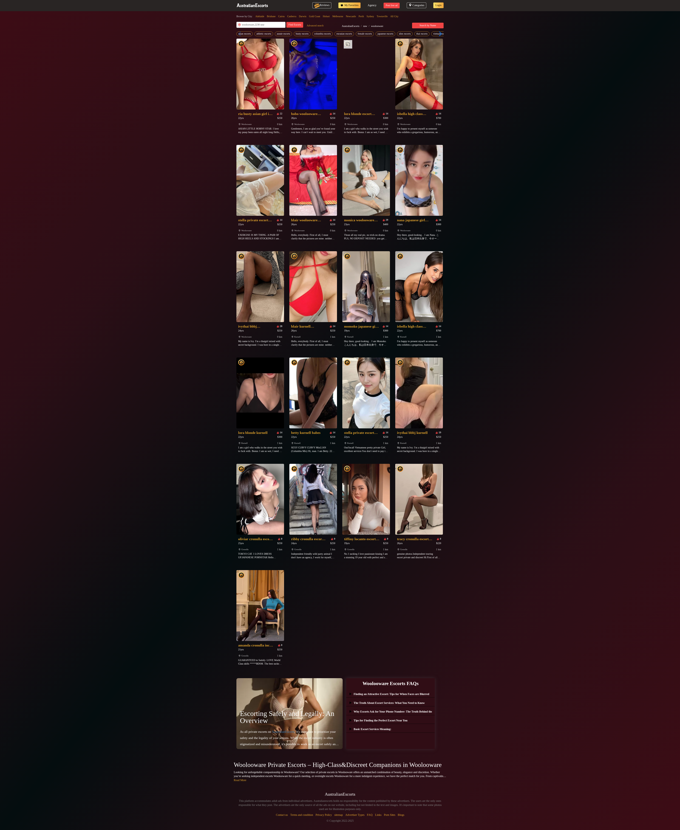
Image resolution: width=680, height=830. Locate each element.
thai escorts (421, 33)
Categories (418, 5)
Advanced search (315, 25)
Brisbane (271, 16)
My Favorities (351, 5)
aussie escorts (283, 33)
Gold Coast (314, 16)
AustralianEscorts (350, 26)
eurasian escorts (344, 33)
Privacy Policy (324, 814)
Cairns (281, 16)
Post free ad (392, 5)
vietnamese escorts (442, 33)
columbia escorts (322, 33)
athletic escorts (263, 33)
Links (378, 814)
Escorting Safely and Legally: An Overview (287, 717)
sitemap (338, 814)
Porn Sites (389, 814)
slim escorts (405, 33)
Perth (361, 16)
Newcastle (351, 16)
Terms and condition (301, 814)
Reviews (324, 5)
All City (394, 16)
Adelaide (259, 16)
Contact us (282, 814)
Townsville (382, 16)
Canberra (291, 16)
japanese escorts (385, 33)
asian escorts (244, 33)
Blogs (401, 814)
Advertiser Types (354, 814)
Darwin (302, 16)
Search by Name (428, 25)
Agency (372, 5)
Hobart (326, 16)
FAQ (370, 814)
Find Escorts (294, 24)
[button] (439, 34)
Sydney (370, 16)
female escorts (365, 33)
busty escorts (302, 33)
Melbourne (337, 16)
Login (438, 5)
